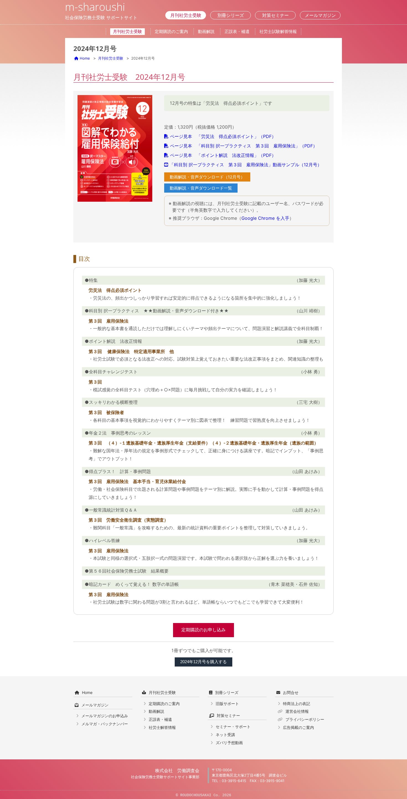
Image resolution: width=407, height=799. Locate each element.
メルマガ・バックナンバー (104, 723)
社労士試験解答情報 (278, 31)
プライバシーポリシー (304, 719)
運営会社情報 (297, 711)
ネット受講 (225, 734)
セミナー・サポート (233, 726)
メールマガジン (320, 15)
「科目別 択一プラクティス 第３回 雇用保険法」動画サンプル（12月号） (245, 164)
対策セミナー (275, 15)
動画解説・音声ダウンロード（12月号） (207, 177)
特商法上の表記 (296, 703)
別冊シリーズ (230, 15)
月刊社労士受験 (185, 15)
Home (85, 58)
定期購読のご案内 (171, 31)
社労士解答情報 (162, 727)
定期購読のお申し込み (203, 629)
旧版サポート (227, 703)
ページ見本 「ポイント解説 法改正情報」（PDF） (223, 155)
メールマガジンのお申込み (104, 715)
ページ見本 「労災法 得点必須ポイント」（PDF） (223, 136)
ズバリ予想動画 (229, 742)
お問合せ (290, 692)
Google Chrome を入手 (265, 218)
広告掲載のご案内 (298, 727)
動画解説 (206, 31)
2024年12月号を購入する (203, 661)
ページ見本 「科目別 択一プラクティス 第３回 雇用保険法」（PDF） (243, 146)
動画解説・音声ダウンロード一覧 (201, 188)
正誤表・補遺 (237, 31)
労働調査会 (188, 770)
